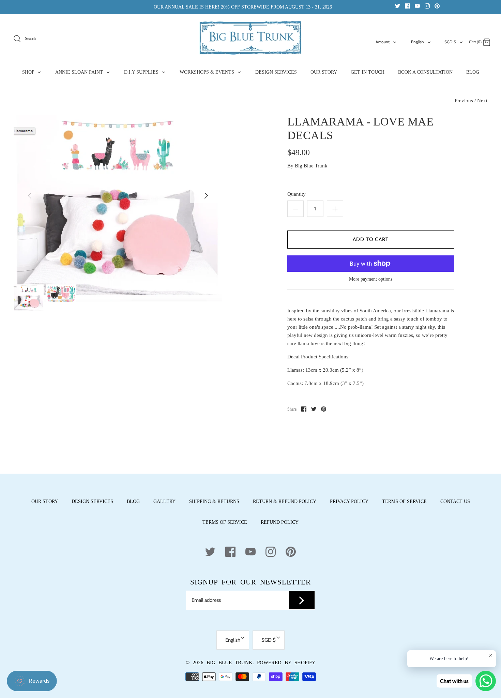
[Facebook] (407, 6)
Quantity (296, 194)
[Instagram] (427, 6)
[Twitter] (397, 6)
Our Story (44, 501)
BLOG (472, 72)
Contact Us (455, 501)
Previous (464, 100)
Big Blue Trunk (311, 165)
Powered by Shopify (286, 662)
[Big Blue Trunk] (250, 38)
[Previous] (30, 195)
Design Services (92, 501)
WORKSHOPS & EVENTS (208, 72)
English (417, 41)
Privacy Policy (349, 501)
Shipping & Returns (214, 501)
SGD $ (450, 41)
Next (482, 100)
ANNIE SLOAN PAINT (79, 72)
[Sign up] (302, 600)
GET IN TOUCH (367, 72)
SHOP (28, 72)
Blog (133, 501)
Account (383, 41)
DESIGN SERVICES (276, 72)
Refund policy (280, 522)
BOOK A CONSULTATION (425, 72)
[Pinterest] (437, 6)
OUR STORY (323, 72)
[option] (118, 208)
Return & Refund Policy (284, 501)
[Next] (206, 195)
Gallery (164, 501)
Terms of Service (404, 501)
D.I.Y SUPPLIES (142, 72)
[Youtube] (417, 6)
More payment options (370, 279)
